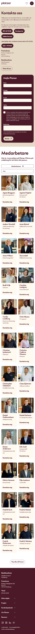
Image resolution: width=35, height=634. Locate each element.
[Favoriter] (27, 3)
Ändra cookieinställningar (8, 629)
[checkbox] (4, 112)
